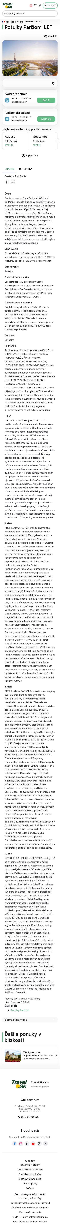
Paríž (21, 22)
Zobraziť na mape (16, 1019)
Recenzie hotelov (30, 1164)
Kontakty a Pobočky (30, 1198)
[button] (54, 58)
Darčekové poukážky (30, 1174)
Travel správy (30, 1183)
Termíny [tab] (27, 168)
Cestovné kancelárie (30, 1178)
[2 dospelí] (13, 181)
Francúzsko (10, 22)
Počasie (30, 1188)
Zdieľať (52, 35)
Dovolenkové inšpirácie (30, 1169)
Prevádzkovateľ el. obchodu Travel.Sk (30, 1202)
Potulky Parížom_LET (28, 27)
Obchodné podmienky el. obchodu (30, 1207)
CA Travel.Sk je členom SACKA (30, 1221)
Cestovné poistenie (30, 1212)
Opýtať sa (32, 155)
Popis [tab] (10, 168)
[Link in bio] (39, 5)
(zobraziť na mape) (33, 22)
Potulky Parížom (20, 1010)
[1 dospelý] (7, 181)
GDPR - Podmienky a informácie (30, 1216)
